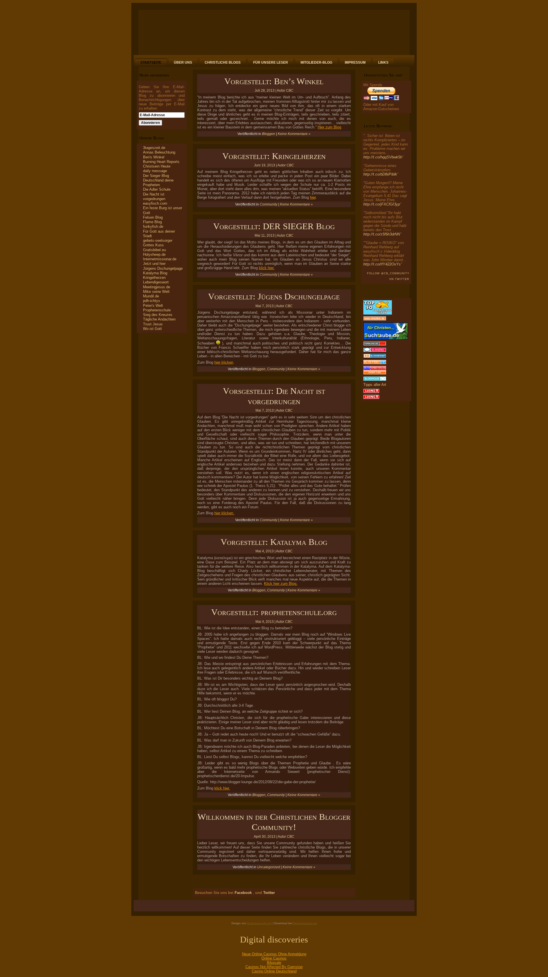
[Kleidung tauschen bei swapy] (374, 373)
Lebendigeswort (156, 282)
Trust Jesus (153, 324)
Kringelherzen (154, 277)
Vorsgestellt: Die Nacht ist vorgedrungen (274, 396)
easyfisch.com (155, 203)
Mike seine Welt (156, 291)
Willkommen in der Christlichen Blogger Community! (274, 822)
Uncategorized (268, 867)
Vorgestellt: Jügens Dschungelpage (274, 296)
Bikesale (274, 962)
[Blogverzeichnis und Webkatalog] (374, 369)
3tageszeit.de (154, 148)
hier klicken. (224, 513)
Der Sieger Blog (156, 176)
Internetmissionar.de (159, 259)
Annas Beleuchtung (159, 152)
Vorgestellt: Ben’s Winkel (273, 81)
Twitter (268, 893)
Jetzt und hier (154, 263)
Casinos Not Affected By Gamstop (274, 967)
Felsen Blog (153, 217)
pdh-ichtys (151, 301)
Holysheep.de (154, 254)
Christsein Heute (156, 166)
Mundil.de (151, 296)
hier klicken (223, 362)
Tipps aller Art (374, 384)
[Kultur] (374, 363)
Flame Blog (152, 222)
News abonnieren (154, 75)
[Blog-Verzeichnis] (374, 351)
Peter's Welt (153, 305)
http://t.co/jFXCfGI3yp (381, 204)
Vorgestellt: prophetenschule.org (274, 612)
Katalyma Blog (155, 273)
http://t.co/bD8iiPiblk (380, 174)
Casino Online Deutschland (274, 971)
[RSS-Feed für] (141, 906)
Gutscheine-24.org (259, 923)
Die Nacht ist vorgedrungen (154, 196)
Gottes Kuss (153, 245)
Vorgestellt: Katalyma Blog (274, 542)
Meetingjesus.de (156, 287)
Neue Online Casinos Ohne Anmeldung (274, 954)
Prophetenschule (157, 310)
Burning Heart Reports (161, 162)
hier (313, 197)
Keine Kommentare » (294, 134)
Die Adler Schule (156, 189)
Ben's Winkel (153, 157)
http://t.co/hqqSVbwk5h (382, 157)
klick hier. (267, 268)
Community (268, 204)
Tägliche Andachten (159, 319)
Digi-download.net (305, 923)
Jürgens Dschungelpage (163, 268)
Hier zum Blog (329, 127)
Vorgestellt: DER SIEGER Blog (274, 226)
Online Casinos (274, 958)
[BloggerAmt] (374, 356)
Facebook (242, 893)
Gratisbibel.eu (154, 250)
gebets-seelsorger (157, 240)
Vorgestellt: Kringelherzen (274, 156)
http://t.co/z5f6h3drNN (381, 234)
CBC (289, 90)
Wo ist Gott (152, 329)
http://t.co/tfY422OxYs (382, 264)
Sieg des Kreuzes (157, 315)
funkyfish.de (153, 226)
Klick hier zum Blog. (280, 583)
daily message (155, 171)
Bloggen (268, 134)
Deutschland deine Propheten (158, 182)
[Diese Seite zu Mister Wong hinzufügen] (371, 392)
